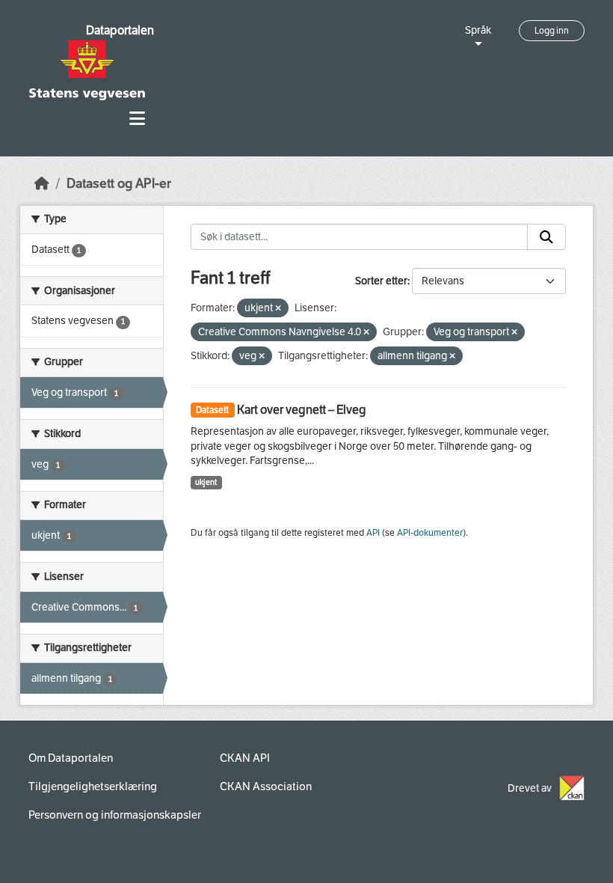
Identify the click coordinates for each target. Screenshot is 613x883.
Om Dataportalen (70, 758)
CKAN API (245, 758)
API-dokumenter (430, 533)
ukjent (206, 482)
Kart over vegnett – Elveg (301, 410)
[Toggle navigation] (137, 118)
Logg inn (552, 30)
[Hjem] (41, 184)
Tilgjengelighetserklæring (92, 786)
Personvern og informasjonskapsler (114, 815)
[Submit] (546, 237)
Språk (478, 30)
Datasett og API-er (119, 184)
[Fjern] (278, 309)
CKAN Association (266, 786)
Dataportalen (120, 30)
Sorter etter (381, 281)
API (373, 533)
